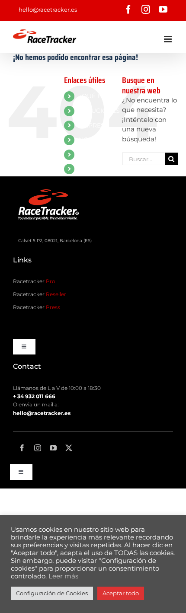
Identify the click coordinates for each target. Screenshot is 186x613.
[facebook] (22, 447)
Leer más (63, 576)
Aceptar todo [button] (121, 593)
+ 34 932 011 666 (34, 396)
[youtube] (53, 447)
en (82, 168)
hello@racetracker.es (48, 9)
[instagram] (37, 447)
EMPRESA (94, 125)
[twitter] (68, 447)
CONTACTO (96, 154)
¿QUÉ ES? (94, 96)
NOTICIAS (93, 140)
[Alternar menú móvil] (168, 39)
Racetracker (34, 281)
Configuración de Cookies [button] (52, 593)
